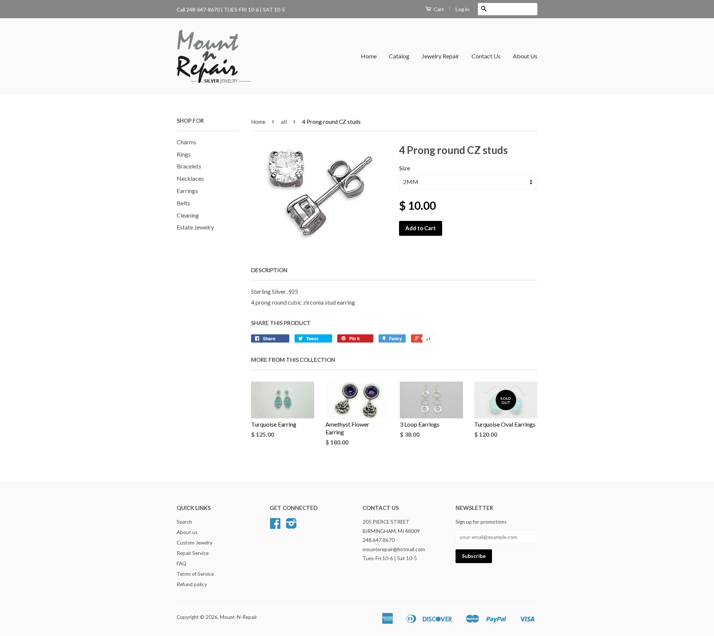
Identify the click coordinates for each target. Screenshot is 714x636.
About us (187, 532)
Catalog (399, 56)
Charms (186, 141)
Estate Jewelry (195, 227)
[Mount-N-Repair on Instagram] (291, 526)
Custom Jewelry (194, 543)
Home (369, 56)
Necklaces (190, 178)
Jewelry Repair (440, 56)
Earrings (187, 190)
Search (184, 522)
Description (269, 270)
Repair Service (193, 553)
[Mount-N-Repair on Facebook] (275, 526)
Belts (183, 202)
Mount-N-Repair (238, 617)
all (284, 121)
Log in (462, 9)
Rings (184, 154)
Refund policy (192, 584)
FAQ (181, 563)
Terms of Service (195, 574)
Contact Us (486, 56)
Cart (438, 9)
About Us (525, 56)
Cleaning (188, 215)
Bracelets (189, 166)
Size (404, 167)
